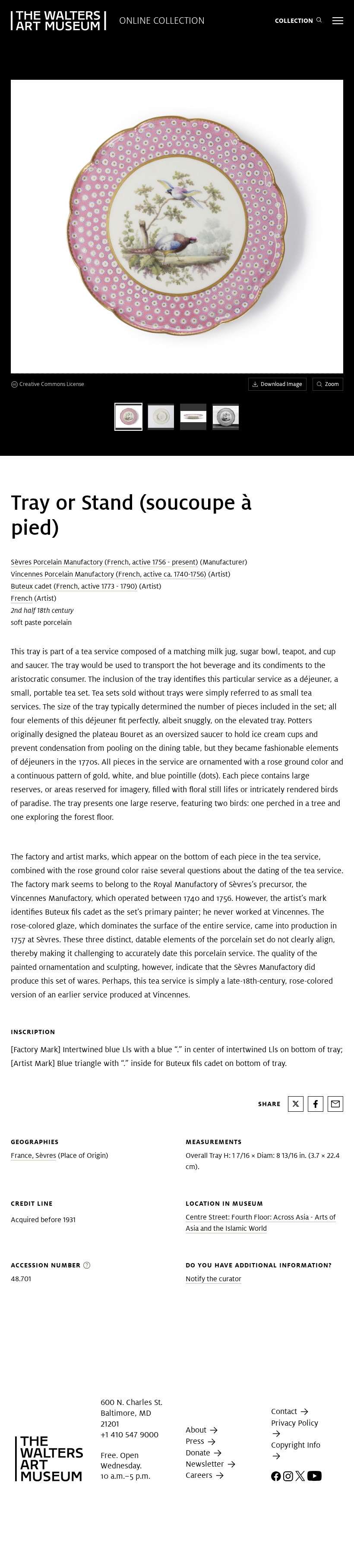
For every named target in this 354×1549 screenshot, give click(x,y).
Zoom (332, 384)
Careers (200, 1475)
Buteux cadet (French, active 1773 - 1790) (74, 586)
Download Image (281, 384)
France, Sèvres (33, 1155)
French (21, 598)
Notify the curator (213, 1278)
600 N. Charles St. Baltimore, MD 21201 (131, 1413)
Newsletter (206, 1464)
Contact (285, 1411)
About (197, 1430)
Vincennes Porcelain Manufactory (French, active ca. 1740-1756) (108, 574)
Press (196, 1441)
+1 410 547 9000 (129, 1434)
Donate (199, 1453)
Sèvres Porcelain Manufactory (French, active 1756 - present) (104, 562)
